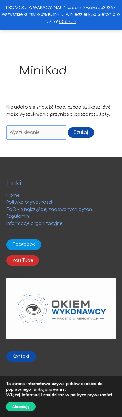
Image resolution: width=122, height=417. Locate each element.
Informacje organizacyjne (34, 223)
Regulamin (17, 216)
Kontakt (21, 356)
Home (12, 195)
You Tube (23, 260)
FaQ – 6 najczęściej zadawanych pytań (49, 209)
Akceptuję (20, 406)
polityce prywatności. (91, 395)
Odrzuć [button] (67, 21)
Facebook (24, 244)
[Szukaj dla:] (37, 132)
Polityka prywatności (29, 202)
